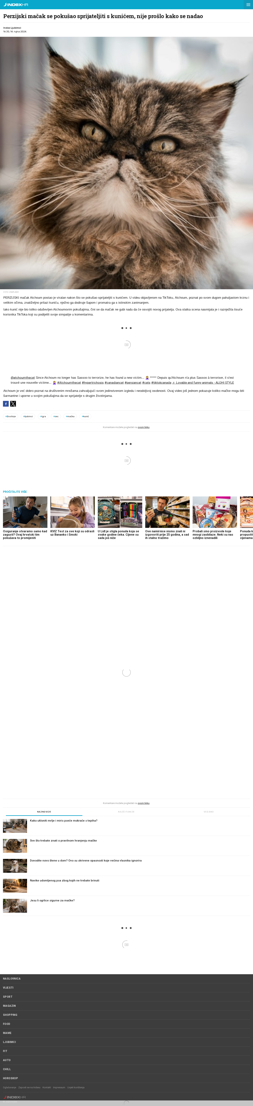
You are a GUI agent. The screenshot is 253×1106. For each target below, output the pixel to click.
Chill (7, 1069)
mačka (70, 416)
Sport (7, 996)
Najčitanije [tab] (126, 812)
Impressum (59, 1087)
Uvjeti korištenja (75, 1087)
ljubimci (28, 416)
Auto (7, 1060)
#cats (146, 382)
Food (6, 1023)
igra (43, 416)
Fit (5, 1051)
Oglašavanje (9, 1087)
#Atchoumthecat (69, 382)
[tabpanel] (126, 867)
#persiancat (133, 382)
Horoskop (10, 1078)
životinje (10, 416)
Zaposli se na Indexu (29, 1087)
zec (56, 416)
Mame (7, 1033)
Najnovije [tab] (44, 812)
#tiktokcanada (161, 382)
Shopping (10, 1014)
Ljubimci (9, 1042)
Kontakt (47, 1087)
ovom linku (143, 427)
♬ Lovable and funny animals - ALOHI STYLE (203, 382)
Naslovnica (12, 978)
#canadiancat (114, 382)
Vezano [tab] (209, 812)
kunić (85, 416)
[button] (248, 4)
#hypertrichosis (93, 382)
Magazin (9, 1005)
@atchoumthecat (23, 377)
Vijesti (8, 987)
